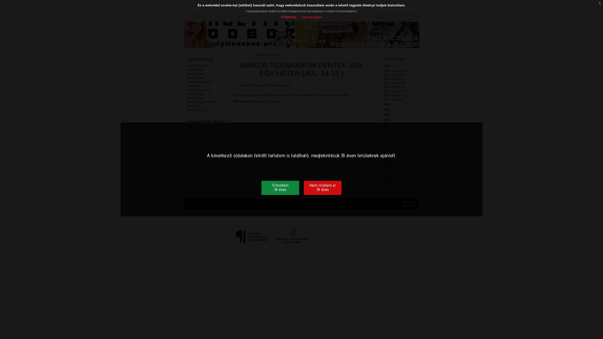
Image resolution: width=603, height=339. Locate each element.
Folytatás (288, 17)
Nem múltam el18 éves (323, 187)
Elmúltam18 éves (280, 187)
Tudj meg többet (311, 17)
